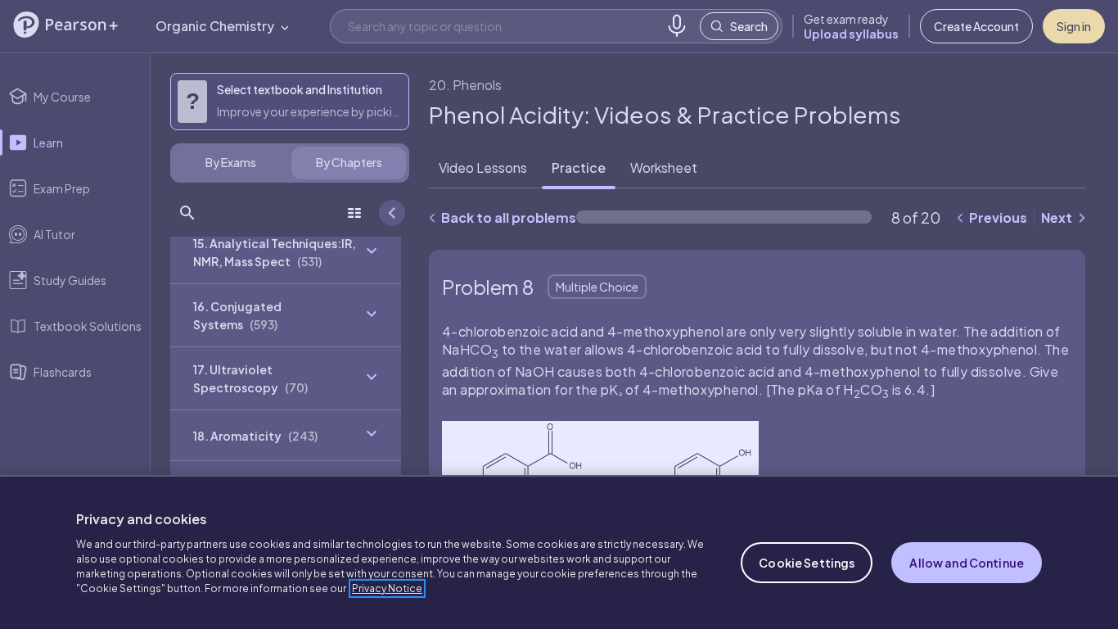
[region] (559, 552)
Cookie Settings (806, 562)
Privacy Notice (387, 588)
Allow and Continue (966, 562)
